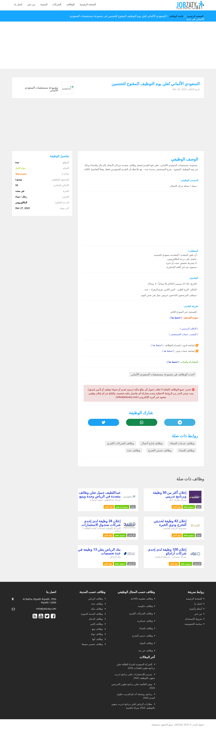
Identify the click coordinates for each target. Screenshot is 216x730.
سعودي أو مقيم (122, 506)
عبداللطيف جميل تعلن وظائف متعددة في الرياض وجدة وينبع (100, 494)
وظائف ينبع (97, 628)
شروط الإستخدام (193, 618)
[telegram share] (179, 422)
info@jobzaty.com (46, 608)
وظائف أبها (97, 639)
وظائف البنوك (146, 643)
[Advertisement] (115, 45)
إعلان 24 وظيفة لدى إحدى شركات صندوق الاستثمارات (101, 523)
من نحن (31, 4)
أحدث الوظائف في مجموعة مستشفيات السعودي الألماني (162, 374)
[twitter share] (103, 422)
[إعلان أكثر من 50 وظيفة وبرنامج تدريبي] (195, 502)
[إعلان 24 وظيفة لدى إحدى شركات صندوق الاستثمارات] (129, 530)
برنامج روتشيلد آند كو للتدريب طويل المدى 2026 (136, 695)
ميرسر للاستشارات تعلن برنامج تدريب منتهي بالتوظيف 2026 (134, 676)
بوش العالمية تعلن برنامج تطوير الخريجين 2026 (133, 686)
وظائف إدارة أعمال (152, 443)
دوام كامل (177, 506)
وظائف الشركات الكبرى (120, 443)
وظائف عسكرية (145, 620)
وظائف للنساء (186, 450)
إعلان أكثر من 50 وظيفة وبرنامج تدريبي (169, 494)
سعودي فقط (189, 506)
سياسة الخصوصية (193, 623)
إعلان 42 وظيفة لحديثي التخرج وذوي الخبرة (170, 523)
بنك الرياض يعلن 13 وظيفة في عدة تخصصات (99, 551)
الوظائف (70, 4)
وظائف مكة (97, 608)
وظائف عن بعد (145, 650)
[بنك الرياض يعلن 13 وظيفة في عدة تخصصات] (129, 559)
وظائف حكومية (145, 606)
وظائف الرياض (95, 598)
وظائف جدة (133, 450)
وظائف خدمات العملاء (182, 443)
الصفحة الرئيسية (88, 4)
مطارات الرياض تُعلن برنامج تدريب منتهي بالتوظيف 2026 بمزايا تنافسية (133, 705)
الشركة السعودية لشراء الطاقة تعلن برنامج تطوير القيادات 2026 (136, 666)
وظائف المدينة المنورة (92, 613)
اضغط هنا (176, 317)
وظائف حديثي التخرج (159, 450)
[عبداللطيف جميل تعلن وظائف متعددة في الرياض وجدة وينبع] (129, 502)
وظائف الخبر (96, 623)
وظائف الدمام (96, 618)
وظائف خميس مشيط (92, 644)
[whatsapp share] (141, 422)
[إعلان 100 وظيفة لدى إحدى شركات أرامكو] (195, 559)
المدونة (43, 4)
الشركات (56, 4)
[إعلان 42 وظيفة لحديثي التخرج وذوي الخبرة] (195, 530)
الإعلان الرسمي (189, 328)
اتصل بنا (18, 4)
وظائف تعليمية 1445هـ (142, 598)
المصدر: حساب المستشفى (183, 334)
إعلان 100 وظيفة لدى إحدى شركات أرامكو (167, 551)
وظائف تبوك (97, 634)
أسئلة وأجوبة (195, 608)
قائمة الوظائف (176, 16)
